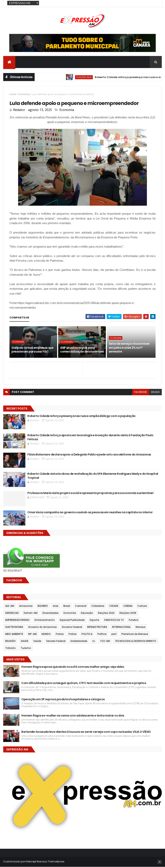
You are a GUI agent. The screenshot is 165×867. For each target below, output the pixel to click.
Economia (24, 94)
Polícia (72, 634)
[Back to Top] (159, 862)
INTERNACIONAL (121, 627)
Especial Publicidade (72, 620)
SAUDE (24, 641)
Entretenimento (45, 620)
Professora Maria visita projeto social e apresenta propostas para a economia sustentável (90, 493)
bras (55, 606)
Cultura (142, 606)
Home (12, 94)
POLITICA (86, 634)
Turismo (26, 648)
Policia (60, 634)
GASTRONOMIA (14, 627)
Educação (87, 613)
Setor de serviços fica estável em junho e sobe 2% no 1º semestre (129, 348)
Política (101, 634)
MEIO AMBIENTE (14, 634)
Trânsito (10, 648)
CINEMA (127, 606)
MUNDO (46, 634)
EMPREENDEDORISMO (17, 620)
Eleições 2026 (72, 77)
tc (93, 641)
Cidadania (97, 606)
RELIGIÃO (10, 641)
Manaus (140, 627)
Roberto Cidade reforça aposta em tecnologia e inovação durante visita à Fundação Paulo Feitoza (90, 437)
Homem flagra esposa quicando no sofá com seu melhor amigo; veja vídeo (72, 667)
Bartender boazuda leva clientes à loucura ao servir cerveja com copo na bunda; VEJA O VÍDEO (86, 732)
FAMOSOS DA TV (114, 620)
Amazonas (26, 606)
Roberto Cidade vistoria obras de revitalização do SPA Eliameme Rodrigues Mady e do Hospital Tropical (92, 476)
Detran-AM (30, 613)
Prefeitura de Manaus (135, 634)
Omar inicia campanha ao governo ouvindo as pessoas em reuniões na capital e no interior (90, 512)
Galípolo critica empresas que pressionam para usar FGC (32, 350)
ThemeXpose (56, 861)
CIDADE (113, 606)
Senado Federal (55, 641)
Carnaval (80, 606)
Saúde (37, 641)
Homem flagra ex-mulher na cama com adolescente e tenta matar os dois (72, 716)
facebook (140, 392)
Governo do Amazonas (42, 627)
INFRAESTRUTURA (97, 627)
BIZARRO (43, 606)
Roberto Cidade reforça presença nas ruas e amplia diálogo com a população (81, 416)
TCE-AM (105, 641)
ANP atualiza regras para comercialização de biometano (82, 350)
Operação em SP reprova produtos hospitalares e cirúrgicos (63, 699)
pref (114, 634)
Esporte (94, 620)
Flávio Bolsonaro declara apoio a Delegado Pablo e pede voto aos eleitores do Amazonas (89, 454)
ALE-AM (9, 606)
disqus (155, 392)
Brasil (66, 606)
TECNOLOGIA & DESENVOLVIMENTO (135, 641)
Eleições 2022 (106, 613)
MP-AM (32, 634)
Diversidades (50, 613)
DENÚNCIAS (12, 613)
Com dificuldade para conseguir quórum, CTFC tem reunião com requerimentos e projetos (83, 683)
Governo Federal (72, 627)
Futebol (133, 620)
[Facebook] (155, 3)
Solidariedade (78, 641)
